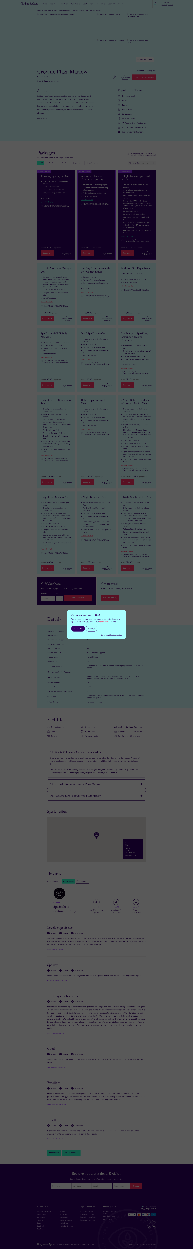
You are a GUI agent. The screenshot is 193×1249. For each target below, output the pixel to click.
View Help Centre (167, 5)
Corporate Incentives (87, 1220)
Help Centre (41, 1214)
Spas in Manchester (65, 1220)
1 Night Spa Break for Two (55, 497)
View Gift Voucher (125, 78)
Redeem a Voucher (44, 1211)
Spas (45, 11)
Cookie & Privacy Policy (88, 1217)
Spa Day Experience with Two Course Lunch (95, 270)
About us (40, 1220)
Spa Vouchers (93, 163)
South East (52, 11)
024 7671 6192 (148, 1209)
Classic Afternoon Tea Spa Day (56, 270)
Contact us (41, 1217)
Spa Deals (52, 163)
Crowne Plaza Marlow (62, 72)
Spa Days (65, 163)
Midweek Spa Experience (135, 268)
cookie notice (104, 622)
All (42, 163)
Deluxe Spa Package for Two (94, 402)
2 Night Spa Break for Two (136, 497)
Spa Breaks (78, 163)
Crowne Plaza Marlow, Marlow (90, 11)
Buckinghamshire (64, 11)
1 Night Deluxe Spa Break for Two (135, 177)
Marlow (75, 11)
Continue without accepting (111, 635)
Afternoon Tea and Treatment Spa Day (92, 177)
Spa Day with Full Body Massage (54, 335)
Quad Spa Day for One (93, 333)
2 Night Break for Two (93, 497)
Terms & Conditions (86, 1211)
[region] (96, 839)
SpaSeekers (70, 881)
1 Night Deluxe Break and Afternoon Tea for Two (135, 402)
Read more (42, 118)
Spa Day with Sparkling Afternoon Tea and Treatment (134, 337)
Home (39, 11)
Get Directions (130, 855)
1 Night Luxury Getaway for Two (56, 402)
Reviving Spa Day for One (55, 176)
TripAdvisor (84, 881)
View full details (47, 202)
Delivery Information (87, 1214)
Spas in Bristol (63, 1223)
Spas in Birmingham (66, 1226)
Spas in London (64, 1217)
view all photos (146, 60)
